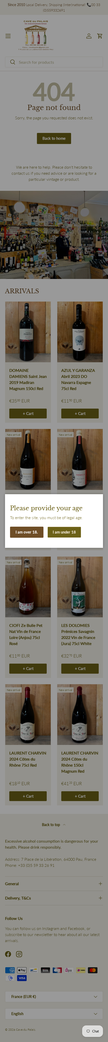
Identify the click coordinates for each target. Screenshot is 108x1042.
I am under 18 (64, 532)
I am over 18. (27, 532)
